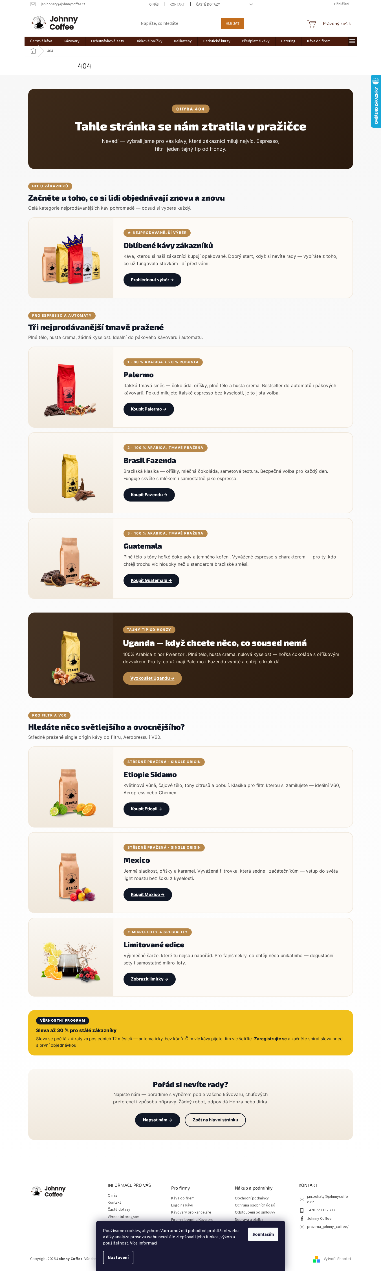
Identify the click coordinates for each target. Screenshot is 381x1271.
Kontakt (177, 4)
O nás (153, 4)
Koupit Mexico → (148, 894)
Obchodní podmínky (252, 1198)
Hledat (232, 23)
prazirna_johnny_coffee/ (328, 1227)
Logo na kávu (182, 1205)
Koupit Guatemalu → (151, 580)
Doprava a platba (249, 1220)
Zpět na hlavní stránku (215, 1120)
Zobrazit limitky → (149, 979)
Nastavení (118, 1257)
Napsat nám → (157, 1120)
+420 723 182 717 (321, 1210)
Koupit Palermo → (149, 409)
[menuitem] (41, 41)
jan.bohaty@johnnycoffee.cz (327, 1199)
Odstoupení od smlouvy (255, 1212)
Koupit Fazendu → (149, 494)
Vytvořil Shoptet (337, 1259)
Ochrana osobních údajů (255, 1205)
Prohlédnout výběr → (152, 279)
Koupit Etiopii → (146, 808)
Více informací (143, 1243)
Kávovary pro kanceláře (191, 1212)
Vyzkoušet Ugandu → (152, 678)
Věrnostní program (123, 1217)
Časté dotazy (208, 4)
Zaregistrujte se (270, 1038)
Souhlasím (263, 1234)
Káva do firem (183, 1198)
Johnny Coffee (319, 1218)
